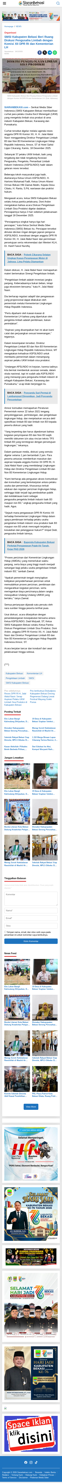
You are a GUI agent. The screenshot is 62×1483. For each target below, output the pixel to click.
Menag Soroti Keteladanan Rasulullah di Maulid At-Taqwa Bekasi (44, 729)
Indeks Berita (50, 1472)
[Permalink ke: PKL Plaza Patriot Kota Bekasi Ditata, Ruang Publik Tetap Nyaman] (45, 1079)
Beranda (38, 1472)
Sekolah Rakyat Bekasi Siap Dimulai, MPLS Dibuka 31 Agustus (16, 739)
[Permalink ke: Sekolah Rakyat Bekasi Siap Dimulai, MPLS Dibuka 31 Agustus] (45, 847)
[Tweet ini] (45, 52)
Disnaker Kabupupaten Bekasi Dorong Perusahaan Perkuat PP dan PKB (16, 729)
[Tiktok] (36, 1462)
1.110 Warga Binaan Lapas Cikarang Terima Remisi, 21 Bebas (44, 739)
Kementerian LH (34, 673)
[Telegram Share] (50, 52)
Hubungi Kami (31, 1475)
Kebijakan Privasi (47, 1475)
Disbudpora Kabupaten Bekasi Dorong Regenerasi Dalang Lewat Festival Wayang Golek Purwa (43, 696)
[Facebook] (26, 1462)
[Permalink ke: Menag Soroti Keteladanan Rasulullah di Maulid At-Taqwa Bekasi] (17, 847)
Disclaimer (23, 1477)
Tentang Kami (17, 1475)
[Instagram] (31, 1462)
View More (31, 1106)
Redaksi (5, 1475)
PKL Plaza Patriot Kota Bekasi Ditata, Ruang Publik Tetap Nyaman (44, 1095)
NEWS (6, 53)
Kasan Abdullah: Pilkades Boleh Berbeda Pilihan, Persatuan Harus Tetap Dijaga (15, 748)
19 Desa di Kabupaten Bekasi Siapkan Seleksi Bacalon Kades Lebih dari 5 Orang (44, 720)
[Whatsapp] (55, 52)
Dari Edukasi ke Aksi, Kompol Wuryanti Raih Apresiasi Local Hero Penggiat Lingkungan (42, 748)
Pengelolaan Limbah (15, 678)
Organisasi (10, 32)
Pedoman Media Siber (39, 1477)
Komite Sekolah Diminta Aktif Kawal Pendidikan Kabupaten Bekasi (15, 1095)
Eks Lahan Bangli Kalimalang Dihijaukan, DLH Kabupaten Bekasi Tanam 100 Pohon (16, 720)
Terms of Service (9, 1477)
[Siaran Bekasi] (32, 3)
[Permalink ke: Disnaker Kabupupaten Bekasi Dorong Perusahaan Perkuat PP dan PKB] (45, 812)
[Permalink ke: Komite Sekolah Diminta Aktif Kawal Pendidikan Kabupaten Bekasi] (17, 1079)
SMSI (31, 678)
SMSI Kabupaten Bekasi (17, 683)
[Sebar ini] (39, 52)
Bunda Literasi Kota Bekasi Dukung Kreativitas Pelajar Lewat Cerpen (16, 828)
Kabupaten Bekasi (14, 673)
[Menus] (4, 3)
